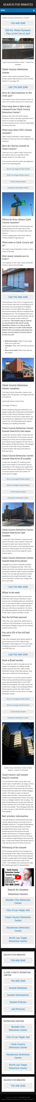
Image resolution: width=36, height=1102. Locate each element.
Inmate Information (18, 994)
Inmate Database (18, 987)
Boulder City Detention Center (18, 901)
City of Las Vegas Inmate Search (18, 169)
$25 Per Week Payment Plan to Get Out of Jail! (18, 32)
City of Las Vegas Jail (18, 910)
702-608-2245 (18, 23)
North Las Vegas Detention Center (18, 939)
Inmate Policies (18, 1002)
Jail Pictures (18, 1009)
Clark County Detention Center (18, 919)
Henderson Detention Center (18, 188)
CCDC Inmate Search (18, 182)
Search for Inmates (18, 4)
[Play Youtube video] (18, 877)
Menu (3, 10)
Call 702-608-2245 (18, 87)
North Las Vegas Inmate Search (18, 175)
